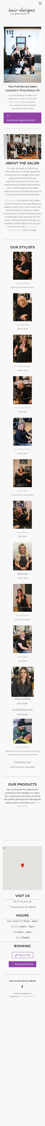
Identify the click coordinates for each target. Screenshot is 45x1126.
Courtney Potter (22, 449)
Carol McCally (22, 324)
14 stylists (16, 102)
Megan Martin (23, 747)
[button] (22, 865)
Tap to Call (24, 955)
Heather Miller (23, 283)
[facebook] (22, 986)
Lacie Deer (22, 490)
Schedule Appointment (21, 120)
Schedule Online (24, 964)
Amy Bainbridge (22, 366)
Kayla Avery (22, 532)
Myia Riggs (22, 656)
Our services (11, 200)
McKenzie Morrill (22, 407)
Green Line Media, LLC (27, 996)
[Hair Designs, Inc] (22, 18)
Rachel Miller (22, 615)
